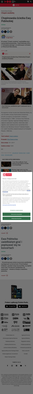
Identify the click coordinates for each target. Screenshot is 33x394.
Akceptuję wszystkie (16, 218)
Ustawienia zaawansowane (16, 210)
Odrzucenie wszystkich (16, 214)
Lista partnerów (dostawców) (9, 205)
